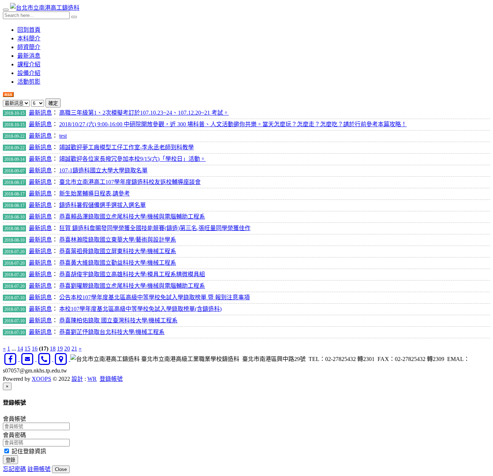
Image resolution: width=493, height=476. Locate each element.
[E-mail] (28, 359)
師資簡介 (28, 47)
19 (60, 348)
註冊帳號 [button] (39, 469)
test (63, 136)
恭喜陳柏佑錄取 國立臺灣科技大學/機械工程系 (118, 320)
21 (74, 348)
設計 (77, 379)
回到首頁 (28, 30)
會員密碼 (14, 435)
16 (35, 348)
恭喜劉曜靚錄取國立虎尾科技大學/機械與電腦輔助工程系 (132, 286)
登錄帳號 (111, 379)
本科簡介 (28, 38)
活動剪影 (28, 82)
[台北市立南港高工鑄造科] (44, 8)
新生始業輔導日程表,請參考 (94, 193)
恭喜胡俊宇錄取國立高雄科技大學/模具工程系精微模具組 (132, 274)
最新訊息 (40, 113)
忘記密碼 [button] (14, 469)
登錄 (10, 460)
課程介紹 (28, 64)
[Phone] (44, 359)
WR (92, 379)
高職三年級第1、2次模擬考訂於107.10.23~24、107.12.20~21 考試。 (144, 113)
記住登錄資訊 (28, 451)
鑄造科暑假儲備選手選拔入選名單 (102, 205)
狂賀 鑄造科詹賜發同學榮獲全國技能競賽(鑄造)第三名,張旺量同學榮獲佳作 (154, 228)
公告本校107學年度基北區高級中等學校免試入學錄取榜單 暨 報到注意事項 (154, 297)
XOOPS (41, 379)
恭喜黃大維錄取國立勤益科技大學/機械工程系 (117, 263)
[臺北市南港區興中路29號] (61, 359)
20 (67, 348)
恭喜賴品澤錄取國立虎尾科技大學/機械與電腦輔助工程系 (132, 216)
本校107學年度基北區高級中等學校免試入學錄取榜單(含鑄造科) (140, 309)
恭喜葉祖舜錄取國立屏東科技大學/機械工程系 (117, 251)
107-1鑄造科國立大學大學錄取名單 (103, 170)
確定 (53, 103)
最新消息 (28, 56)
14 (20, 348)
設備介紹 (28, 73)
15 (27, 348)
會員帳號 (14, 419)
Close (61, 469)
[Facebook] (11, 359)
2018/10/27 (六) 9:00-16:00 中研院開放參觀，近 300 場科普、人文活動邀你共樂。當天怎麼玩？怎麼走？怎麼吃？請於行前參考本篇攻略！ (233, 124)
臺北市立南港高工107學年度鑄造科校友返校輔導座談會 (130, 182)
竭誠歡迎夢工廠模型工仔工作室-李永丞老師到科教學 (126, 147)
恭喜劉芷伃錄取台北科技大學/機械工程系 (112, 332)
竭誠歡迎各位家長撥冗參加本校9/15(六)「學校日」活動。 (132, 159)
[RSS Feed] (8, 95)
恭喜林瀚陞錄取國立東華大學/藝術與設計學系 (117, 240)
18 (53, 348)
